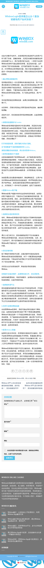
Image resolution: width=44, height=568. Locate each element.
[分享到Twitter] (20, 371)
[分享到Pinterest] (27, 371)
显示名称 (7, 422)
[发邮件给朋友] (24, 371)
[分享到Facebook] (16, 371)
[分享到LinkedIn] (31, 371)
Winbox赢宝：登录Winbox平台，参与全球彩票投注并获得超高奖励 (25, 527)
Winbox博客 (22, 13)
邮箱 (6, 431)
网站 (5, 441)
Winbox (31, 25)
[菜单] (3, 6)
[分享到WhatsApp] (12, 371)
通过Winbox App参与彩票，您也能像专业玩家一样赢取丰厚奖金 (24, 533)
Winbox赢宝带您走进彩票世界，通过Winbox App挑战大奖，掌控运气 (24, 520)
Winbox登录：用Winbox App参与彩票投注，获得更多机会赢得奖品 (25, 540)
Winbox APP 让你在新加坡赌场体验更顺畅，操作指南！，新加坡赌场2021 (11, 386)
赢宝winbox (21, 556)
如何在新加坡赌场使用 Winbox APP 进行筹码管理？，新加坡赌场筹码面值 (32, 386)
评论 (6, 404)
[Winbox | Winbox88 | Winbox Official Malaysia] (22, 6)
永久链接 (30, 378)
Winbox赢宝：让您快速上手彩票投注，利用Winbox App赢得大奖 (23, 513)
